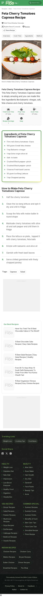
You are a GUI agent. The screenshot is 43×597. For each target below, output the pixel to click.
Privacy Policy (10, 586)
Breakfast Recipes (10, 568)
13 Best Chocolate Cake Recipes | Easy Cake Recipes (26, 343)
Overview (6, 36)
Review (27, 27)
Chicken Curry (25, 551)
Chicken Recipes (9, 551)
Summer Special (31, 504)
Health (5, 464)
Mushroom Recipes (7, 520)
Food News (32, 441)
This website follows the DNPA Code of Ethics (21, 577)
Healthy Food (8, 489)
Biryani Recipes (25, 557)
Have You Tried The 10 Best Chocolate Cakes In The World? (27, 330)
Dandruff (28, 483)
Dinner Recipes (9, 507)
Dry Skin (28, 479)
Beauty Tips (29, 490)
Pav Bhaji (24, 568)
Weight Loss (7, 441)
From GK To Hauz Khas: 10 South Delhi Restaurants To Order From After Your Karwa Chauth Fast (26, 371)
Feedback (31, 586)
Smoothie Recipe (31, 530)
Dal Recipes (7, 529)
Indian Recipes (9, 547)
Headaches (7, 497)
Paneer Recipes (9, 515)
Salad (22, 272)
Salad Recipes (8, 511)
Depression (7, 479)
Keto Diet (6, 475)
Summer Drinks (30, 515)
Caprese (13, 272)
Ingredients (29, 36)
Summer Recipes (31, 507)
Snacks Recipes (9, 541)
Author (14, 589)
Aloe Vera (28, 467)
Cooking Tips (20, 441)
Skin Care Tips (30, 523)
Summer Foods (30, 511)
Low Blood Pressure (7, 484)
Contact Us (24, 589)
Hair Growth (29, 475)
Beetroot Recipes (10, 537)
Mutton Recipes (9, 557)
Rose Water (29, 471)
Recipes (4, 9)
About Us (21, 586)
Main (10, 9)
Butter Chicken (8, 562)
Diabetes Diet (8, 471)
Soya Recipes (8, 525)
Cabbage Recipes (10, 533)
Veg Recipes (7, 504)
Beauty (27, 464)
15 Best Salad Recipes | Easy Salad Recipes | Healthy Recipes (26, 357)
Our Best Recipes (11, 324)
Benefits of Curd (31, 519)
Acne (27, 494)
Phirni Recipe (30, 534)
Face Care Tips (31, 526)
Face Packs (29, 487)
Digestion (7, 493)
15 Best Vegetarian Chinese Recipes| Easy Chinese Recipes (27, 382)
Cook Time (17, 36)
